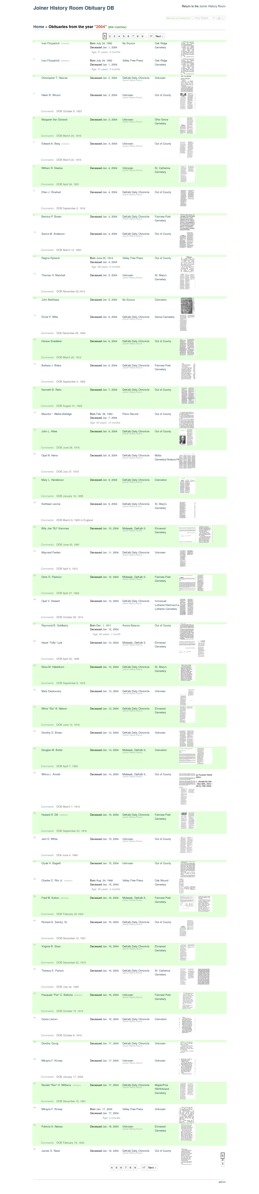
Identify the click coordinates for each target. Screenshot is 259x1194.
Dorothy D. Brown (51, 732)
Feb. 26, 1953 (104, 414)
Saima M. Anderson (53, 234)
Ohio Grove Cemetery (161, 121)
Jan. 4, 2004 (110, 143)
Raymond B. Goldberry (54, 625)
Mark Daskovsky (51, 691)
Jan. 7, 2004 (110, 389)
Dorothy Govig (49, 1043)
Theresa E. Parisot (52, 970)
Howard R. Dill (49, 814)
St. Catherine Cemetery (162, 170)
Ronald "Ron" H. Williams (56, 1085)
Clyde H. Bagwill (51, 863)
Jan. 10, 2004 (111, 528)
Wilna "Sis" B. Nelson (54, 708)
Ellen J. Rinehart (51, 192)
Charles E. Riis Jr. (52, 880)
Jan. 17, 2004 (111, 1043)
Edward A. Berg (50, 143)
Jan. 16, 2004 (111, 898)
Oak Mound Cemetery (161, 882)
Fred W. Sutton (50, 898)
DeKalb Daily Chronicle (135, 78)
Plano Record (130, 414)
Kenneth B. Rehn (51, 389)
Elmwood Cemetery (160, 530)
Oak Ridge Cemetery (161, 45)
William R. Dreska (52, 168)
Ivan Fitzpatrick (50, 43)
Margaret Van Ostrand (54, 119)
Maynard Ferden (51, 552)
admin (222, 1182)
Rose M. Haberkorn (52, 667)
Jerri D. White (49, 839)
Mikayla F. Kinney (52, 1060)
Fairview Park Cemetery (163, 218)
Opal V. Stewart (50, 601)
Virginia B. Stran (51, 946)
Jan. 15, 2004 (111, 814)
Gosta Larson (49, 1019)
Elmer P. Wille (49, 317)
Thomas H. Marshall (53, 275)
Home (38, 26)
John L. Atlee (49, 431)
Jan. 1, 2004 (110, 47)
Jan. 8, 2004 (110, 431)
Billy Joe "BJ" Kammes (55, 528)
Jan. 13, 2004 (111, 642)
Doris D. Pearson (51, 577)
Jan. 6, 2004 (110, 317)
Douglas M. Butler (52, 750)
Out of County (163, 95)
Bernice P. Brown (51, 216)
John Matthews (50, 299)
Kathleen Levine (50, 504)
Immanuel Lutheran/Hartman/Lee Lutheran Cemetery (168, 605)
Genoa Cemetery (165, 317)
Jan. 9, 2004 (110, 480)
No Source (128, 43)
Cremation (161, 299)
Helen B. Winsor (51, 95)
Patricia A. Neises (52, 1126)
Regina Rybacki (50, 258)
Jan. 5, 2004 (110, 275)
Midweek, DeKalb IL (134, 528)
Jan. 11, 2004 (111, 552)
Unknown (160, 78)
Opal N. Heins (49, 455)
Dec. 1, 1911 (103, 625)
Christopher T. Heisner (54, 78)
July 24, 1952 (104, 43)
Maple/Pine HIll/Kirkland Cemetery (162, 1089)
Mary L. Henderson (52, 480)
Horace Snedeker (51, 341)
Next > (159, 36)
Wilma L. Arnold (50, 774)
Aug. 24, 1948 (104, 880)
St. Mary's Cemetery (161, 277)
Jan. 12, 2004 (111, 577)
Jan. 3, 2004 (110, 95)
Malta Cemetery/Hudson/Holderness (172, 457)
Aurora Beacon (131, 625)
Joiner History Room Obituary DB (73, 7)
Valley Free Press (132, 60)
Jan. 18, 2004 (111, 1126)
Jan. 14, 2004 (111, 750)
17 (151, 36)
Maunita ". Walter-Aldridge (56, 414)
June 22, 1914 (104, 258)
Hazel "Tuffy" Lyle (51, 642)
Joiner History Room (213, 6)
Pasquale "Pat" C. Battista (57, 995)
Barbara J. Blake (51, 365)
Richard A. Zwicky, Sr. (54, 922)
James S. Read (50, 1151)
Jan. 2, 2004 (110, 78)
